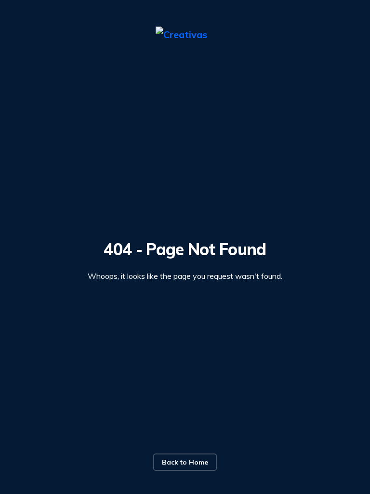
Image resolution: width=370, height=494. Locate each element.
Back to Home (185, 462)
